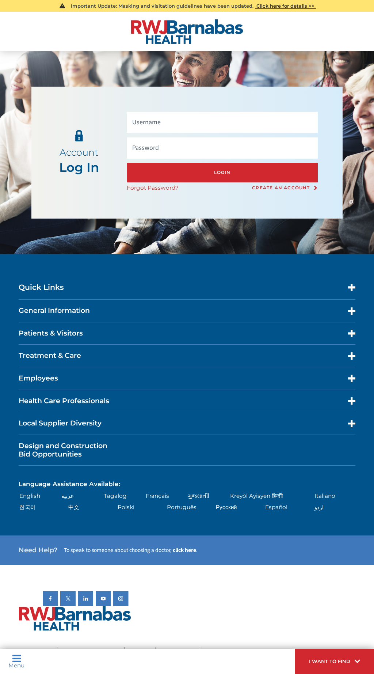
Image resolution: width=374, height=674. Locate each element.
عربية (67, 495)
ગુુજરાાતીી (198, 495)
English (29, 495)
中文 (73, 507)
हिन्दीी (277, 495)
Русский (226, 507)
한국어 (27, 507)
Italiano (324, 495)
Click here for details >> (285, 6)
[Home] (186, 31)
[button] (334, 661)
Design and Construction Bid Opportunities (63, 450)
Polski (126, 507)
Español (276, 507)
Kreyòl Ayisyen (250, 495)
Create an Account (281, 188)
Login (222, 172)
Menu (16, 665)
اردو (319, 507)
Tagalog (115, 495)
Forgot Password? (153, 187)
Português (181, 507)
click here (184, 550)
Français (157, 495)
